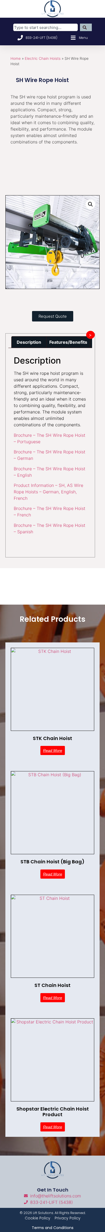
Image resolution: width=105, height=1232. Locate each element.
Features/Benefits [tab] (68, 342)
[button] (90, 204)
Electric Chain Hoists (43, 58)
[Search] (86, 27)
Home (15, 58)
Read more (52, 750)
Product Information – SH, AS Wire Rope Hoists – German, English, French (48, 492)
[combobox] (45, 27)
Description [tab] (29, 342)
